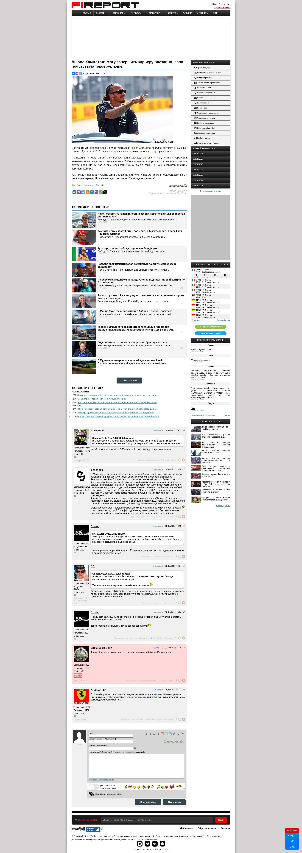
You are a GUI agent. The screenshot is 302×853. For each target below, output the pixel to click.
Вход (214, 4)
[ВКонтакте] (73, 73)
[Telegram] (80, 73)
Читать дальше (223, 505)
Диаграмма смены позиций (207, 143)
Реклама (225, 828)
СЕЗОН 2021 (198, 186)
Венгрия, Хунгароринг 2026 (204, 148)
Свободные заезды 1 (205, 88)
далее (227, 415)
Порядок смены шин (205, 123)
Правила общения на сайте (101, 779)
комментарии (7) (178, 185)
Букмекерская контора (210, 191)
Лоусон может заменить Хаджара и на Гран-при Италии (132, 342)
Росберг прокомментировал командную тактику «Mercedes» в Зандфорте (116, 412)
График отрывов (203, 138)
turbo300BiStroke (101, 647)
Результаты (136, 13)
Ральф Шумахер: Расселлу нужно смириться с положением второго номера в (118, 416)
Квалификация (203, 103)
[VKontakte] (74, 192)
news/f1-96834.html (197, 362)
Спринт (200, 98)
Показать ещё (129, 380)
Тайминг (187, 13)
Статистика (154, 13)
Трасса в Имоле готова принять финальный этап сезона (133, 326)
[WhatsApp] (101, 192)
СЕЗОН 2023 (198, 175)
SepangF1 (97, 469)
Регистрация (224, 4)
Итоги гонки (202, 108)
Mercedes (100, 185)
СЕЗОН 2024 (198, 170)
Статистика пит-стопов (206, 118)
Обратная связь (207, 828)
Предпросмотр (148, 802)
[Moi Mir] (92, 192)
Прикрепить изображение (108, 794)
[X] (105, 192)
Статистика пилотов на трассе (209, 73)
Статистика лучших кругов (208, 113)
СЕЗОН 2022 (198, 180)
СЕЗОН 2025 (198, 164)
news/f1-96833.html (197, 351)
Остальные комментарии (203, 415)
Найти (221, 820)
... (184, 787)
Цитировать (158, 430)
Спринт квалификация (206, 93)
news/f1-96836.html (197, 410)
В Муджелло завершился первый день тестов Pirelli (130, 360)
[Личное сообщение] (75, 457)
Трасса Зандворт (203, 68)
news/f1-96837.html (197, 379)
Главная (87, 13)
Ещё (215, 13)
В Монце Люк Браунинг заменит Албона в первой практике (135, 311)
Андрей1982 (98, 690)
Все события (223, 320)
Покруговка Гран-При (206, 128)
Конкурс (172, 13)
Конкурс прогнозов (205, 78)
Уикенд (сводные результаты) (209, 83)
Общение (201, 13)
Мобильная (186, 828)
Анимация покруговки (206, 133)
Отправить (174, 802)
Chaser (95, 526)
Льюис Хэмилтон (141, 148)
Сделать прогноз (222, 7)
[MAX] (77, 73)
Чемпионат (117, 13)
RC (93, 566)
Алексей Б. (97, 430)
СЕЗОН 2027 (198, 154)
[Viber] (96, 192)
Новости (100, 13)
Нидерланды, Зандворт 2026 (204, 62)
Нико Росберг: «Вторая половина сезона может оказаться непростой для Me (118, 409)
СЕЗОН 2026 (198, 159)
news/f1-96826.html (197, 399)
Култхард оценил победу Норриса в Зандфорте (128, 248)
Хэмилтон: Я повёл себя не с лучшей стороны (102, 398)
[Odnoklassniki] (87, 192)
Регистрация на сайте (174, 741)
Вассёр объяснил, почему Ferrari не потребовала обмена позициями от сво (117, 402)
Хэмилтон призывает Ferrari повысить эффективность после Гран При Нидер (118, 395)
